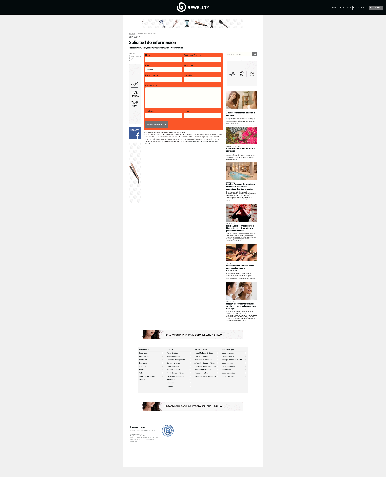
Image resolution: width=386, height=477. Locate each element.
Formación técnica (174, 366)
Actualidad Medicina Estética (205, 366)
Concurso (170, 383)
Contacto (142, 379)
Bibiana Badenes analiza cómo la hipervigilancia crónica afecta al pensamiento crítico (240, 228)
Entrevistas (171, 379)
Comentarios (151, 85)
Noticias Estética (173, 369)
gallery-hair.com (228, 376)
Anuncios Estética (173, 356)
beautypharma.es (228, 366)
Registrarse (376, 8)
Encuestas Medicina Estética (205, 376)
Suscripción (143, 353)
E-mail (187, 111)
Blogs (141, 369)
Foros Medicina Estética (204, 353)
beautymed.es (227, 363)
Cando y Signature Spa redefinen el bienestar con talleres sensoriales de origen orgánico (240, 186)
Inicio (334, 8)
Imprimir (133, 58)
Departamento (152, 75)
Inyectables (231, 301)
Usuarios (142, 366)
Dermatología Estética (203, 369)
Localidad (188, 75)
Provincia (188, 65)
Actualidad (345, 8)
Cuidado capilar (233, 146)
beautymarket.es (228, 353)
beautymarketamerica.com (232, 360)
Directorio (361, 8)
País (147, 65)
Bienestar (230, 182)
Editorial (170, 386)
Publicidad (143, 360)
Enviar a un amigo (136, 56)
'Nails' (228, 263)
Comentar (133, 60)
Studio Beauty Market (147, 376)
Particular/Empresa (193, 55)
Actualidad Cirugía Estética (205, 363)
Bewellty (132, 34)
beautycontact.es (228, 373)
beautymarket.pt (228, 356)
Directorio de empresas (176, 360)
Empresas (143, 363)
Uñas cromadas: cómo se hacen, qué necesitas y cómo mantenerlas (240, 268)
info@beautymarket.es (137, 434)
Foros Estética (172, 353)
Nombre (149, 55)
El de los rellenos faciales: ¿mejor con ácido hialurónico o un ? (241, 306)
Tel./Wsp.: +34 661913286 (138, 436)
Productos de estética (175, 373)
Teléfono (149, 111)
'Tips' (228, 110)
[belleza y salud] (193, 11)
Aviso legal (133, 441)
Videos (142, 373)
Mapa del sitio (144, 356)
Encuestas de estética (175, 376)
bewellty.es (226, 369)
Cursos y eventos (173, 363)
